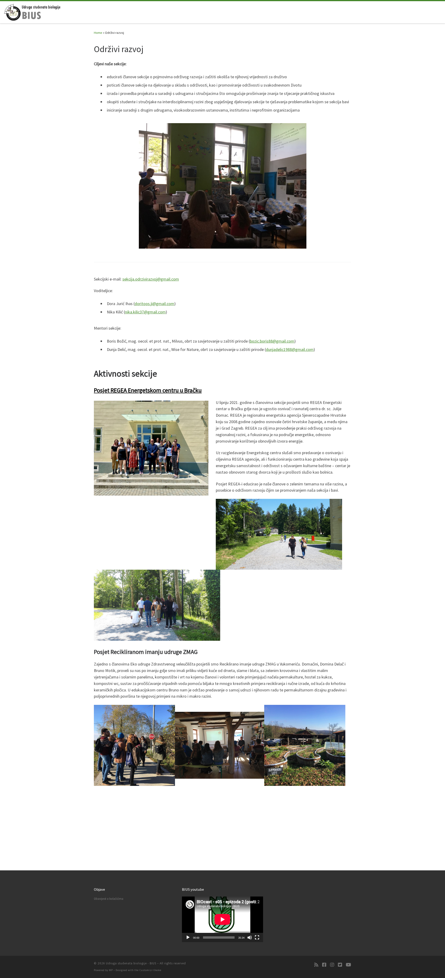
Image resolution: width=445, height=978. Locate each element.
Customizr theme (150, 970)
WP (111, 970)
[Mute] (249, 937)
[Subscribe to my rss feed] (316, 965)
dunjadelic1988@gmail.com (290, 349)
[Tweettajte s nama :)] (340, 965)
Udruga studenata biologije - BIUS (131, 963)
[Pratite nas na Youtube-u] (348, 965)
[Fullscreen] (257, 937)
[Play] (188, 937)
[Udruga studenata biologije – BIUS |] (32, 11)
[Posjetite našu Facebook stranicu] (324, 965)
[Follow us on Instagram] (332, 965)
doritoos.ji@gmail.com (154, 303)
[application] (222, 919)
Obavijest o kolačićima (108, 899)
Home (98, 33)
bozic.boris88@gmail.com (272, 341)
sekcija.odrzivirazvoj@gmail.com (150, 279)
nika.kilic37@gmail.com (145, 312)
